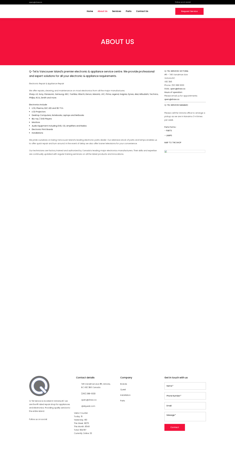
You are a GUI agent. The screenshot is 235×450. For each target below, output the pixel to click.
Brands (123, 384)
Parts (122, 400)
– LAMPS (168, 135)
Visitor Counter (81, 413)
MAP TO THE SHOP (172, 142)
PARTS (169, 130)
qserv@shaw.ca (177, 88)
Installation (125, 395)
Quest (123, 389)
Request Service (189, 11)
